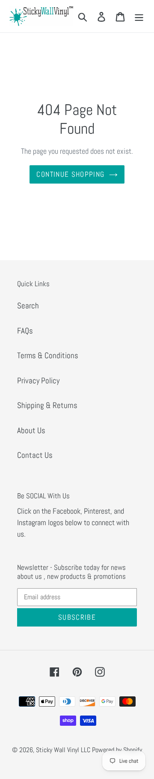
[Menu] (139, 16)
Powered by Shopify (117, 749)
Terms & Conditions (47, 355)
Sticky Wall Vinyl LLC (63, 749)
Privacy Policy (38, 380)
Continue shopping (70, 174)
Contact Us (35, 455)
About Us (31, 430)
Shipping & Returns (47, 405)
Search (28, 305)
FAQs (25, 330)
